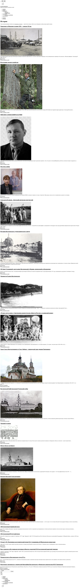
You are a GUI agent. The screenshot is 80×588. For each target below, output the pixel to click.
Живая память (7, 13)
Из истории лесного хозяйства (9, 62)
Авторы (4, 9)
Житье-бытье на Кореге (7, 445)
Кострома (4, 581)
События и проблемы (9, 582)
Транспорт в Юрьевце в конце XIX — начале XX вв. (16, 26)
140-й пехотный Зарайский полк (10, 526)
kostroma (3, 58)
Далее (3, 570)
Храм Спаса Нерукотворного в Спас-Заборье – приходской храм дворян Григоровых (25, 349)
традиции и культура (18, 24)
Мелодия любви (5, 166)
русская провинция (4, 6)
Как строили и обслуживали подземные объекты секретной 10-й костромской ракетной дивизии (29, 549)
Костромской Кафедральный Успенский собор (14, 389)
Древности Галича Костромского (10, 276)
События (6, 12)
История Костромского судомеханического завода (15, 231)
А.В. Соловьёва (5, 385)
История (4, 11)
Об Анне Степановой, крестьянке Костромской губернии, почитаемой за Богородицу (25, 269)
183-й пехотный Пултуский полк (10, 534)
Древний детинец (5, 423)
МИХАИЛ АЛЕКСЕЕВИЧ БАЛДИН (11, 114)
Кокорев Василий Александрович (10, 476)
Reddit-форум (5, 583)
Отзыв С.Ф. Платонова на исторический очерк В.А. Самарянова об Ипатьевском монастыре (27, 542)
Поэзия (4, 10)
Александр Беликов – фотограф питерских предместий (16, 200)
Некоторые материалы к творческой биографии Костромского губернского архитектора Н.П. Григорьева (31, 564)
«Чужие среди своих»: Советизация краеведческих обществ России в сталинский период (26, 313)
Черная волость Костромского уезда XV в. (12, 557)
